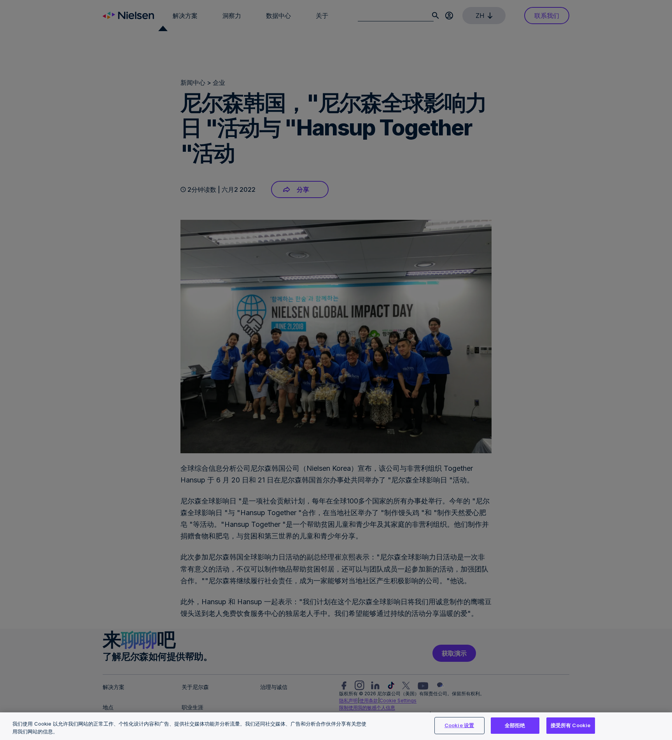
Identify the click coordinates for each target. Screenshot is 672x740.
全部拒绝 (515, 725)
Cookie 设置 (459, 725)
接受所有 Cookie (570, 725)
